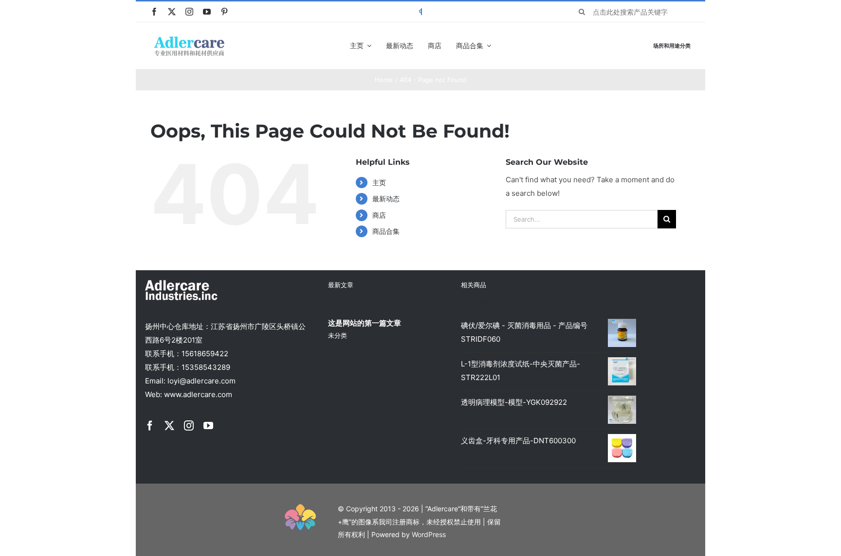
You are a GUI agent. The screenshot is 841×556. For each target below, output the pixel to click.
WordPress (429, 534)
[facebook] (154, 12)
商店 (379, 215)
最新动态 (386, 198)
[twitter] (172, 12)
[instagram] (189, 12)
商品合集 (386, 231)
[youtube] (207, 12)
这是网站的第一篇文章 (364, 323)
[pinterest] (224, 12)
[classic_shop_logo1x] (189, 39)
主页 (379, 182)
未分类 (337, 335)
